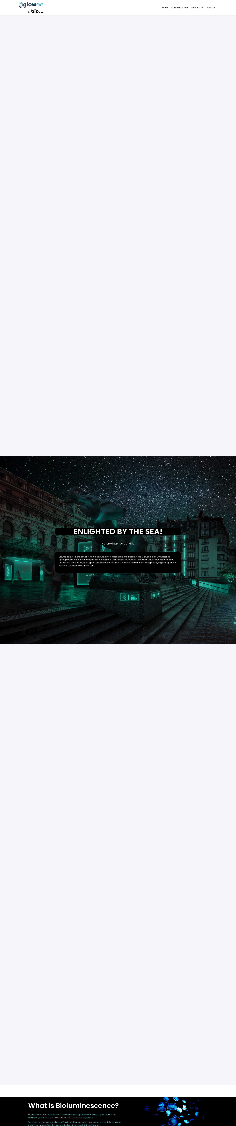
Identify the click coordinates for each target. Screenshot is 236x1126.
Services (195, 7)
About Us (210, 7)
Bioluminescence (179, 7)
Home (165, 7)
